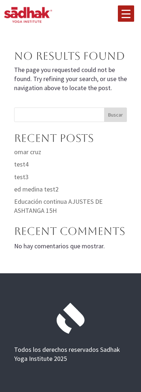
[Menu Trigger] (126, 13)
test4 (21, 164)
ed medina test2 (36, 189)
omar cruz (27, 152)
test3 (21, 177)
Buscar (115, 114)
